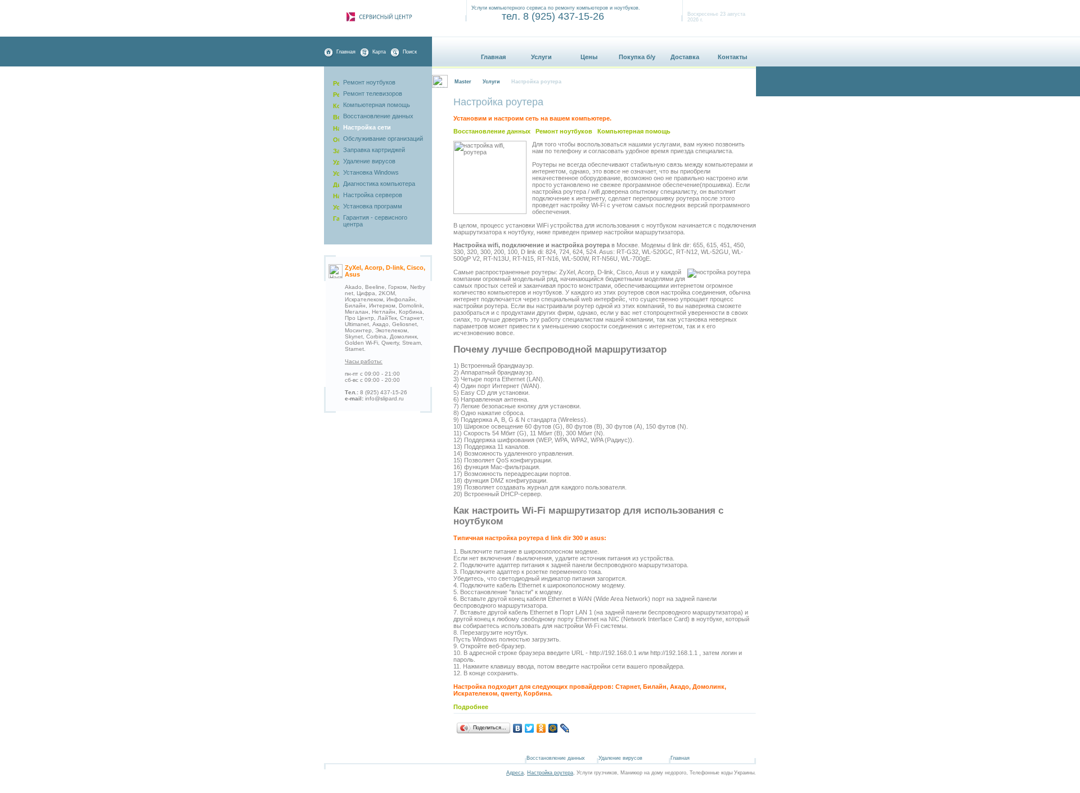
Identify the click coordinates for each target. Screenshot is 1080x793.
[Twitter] (530, 728)
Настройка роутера (550, 773)
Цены (588, 57)
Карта (379, 52)
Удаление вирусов (620, 758)
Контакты (732, 57)
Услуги (541, 57)
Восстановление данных (491, 131)
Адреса (515, 773)
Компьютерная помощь (633, 131)
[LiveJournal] (565, 728)
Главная (346, 52)
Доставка (684, 57)
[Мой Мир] (553, 728)
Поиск (410, 52)
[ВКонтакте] (518, 728)
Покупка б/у (637, 57)
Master (462, 81)
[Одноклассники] (541, 728)
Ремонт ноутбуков (564, 131)
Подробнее (470, 706)
